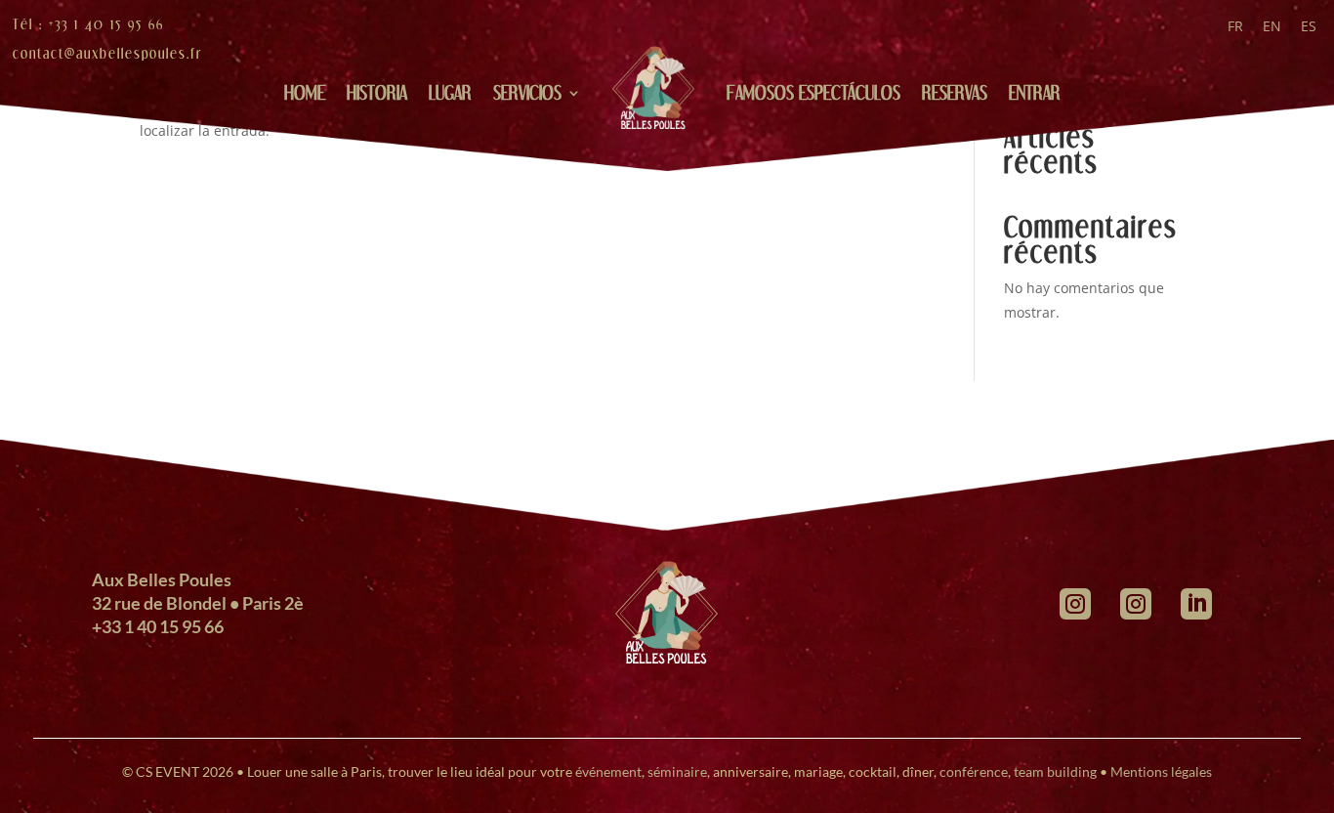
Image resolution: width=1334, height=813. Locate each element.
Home (304, 92)
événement (608, 771)
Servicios (527, 92)
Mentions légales (1161, 771)
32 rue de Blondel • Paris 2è (198, 603)
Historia (377, 92)
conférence (973, 771)
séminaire (677, 771)
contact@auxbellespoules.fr (108, 53)
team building (1055, 771)
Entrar (1035, 92)
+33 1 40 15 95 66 (158, 626)
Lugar (450, 92)
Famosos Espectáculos (813, 92)
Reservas (954, 92)
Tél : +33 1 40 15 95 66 (88, 24)
